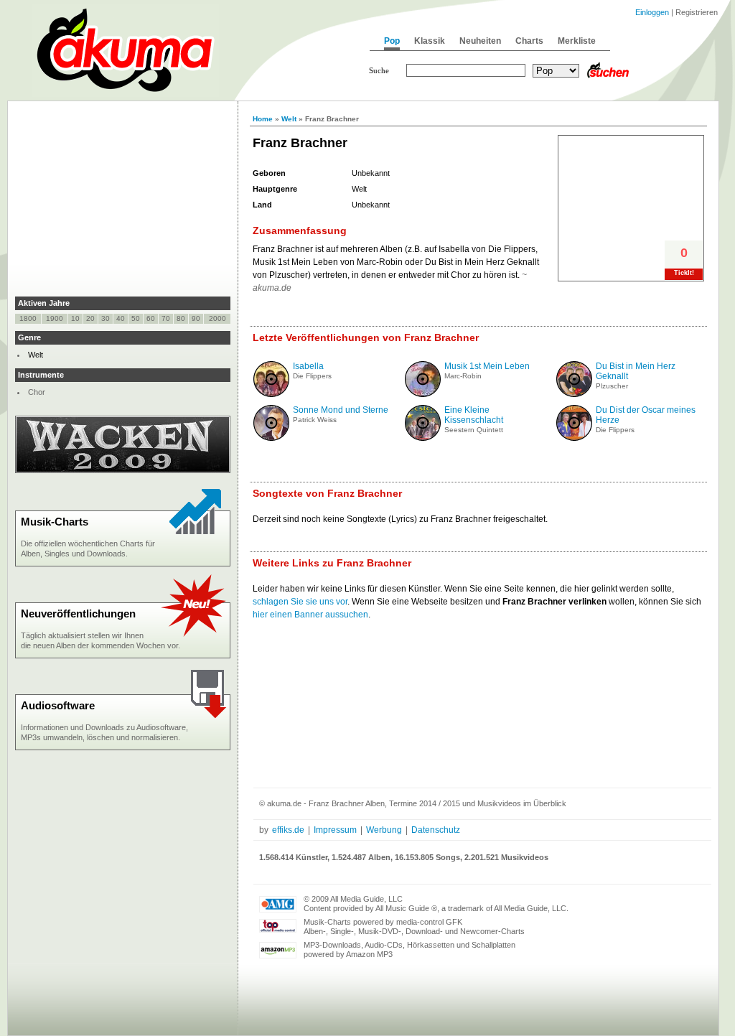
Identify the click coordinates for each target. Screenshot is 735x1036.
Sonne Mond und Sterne (340, 410)
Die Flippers (312, 376)
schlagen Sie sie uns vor (300, 602)
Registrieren (696, 12)
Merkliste (577, 41)
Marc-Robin (463, 376)
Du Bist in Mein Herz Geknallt (635, 371)
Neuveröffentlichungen (78, 613)
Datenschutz (435, 830)
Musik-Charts (54, 521)
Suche (379, 70)
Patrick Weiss (315, 420)
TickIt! (684, 272)
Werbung (384, 830)
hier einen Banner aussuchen (310, 615)
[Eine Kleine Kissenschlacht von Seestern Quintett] (423, 438)
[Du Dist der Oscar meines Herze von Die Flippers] (574, 438)
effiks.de (288, 830)
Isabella (308, 366)
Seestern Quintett (473, 430)
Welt (288, 119)
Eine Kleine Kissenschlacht (473, 415)
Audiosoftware (58, 705)
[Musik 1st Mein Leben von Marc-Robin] (423, 394)
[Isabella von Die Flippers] (271, 394)
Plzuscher (612, 386)
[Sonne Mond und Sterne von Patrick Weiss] (271, 438)
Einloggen (652, 12)
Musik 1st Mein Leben (487, 366)
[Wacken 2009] (122, 470)
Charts (529, 41)
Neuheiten (480, 41)
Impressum (335, 830)
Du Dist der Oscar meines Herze (646, 415)
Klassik (429, 41)
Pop (392, 41)
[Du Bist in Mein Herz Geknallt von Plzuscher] (574, 394)
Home (263, 119)
